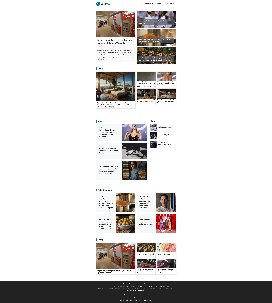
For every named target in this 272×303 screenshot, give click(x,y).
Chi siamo (125, 283)
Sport (172, 4)
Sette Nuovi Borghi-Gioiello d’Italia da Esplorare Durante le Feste (146, 100)
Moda (159, 4)
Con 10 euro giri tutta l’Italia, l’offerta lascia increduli (164, 253)
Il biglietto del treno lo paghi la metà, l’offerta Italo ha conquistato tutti (146, 271)
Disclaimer (146, 283)
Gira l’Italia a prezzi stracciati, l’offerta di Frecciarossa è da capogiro (165, 271)
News (140, 4)
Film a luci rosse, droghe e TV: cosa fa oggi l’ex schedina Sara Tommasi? (165, 83)
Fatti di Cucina (149, 4)
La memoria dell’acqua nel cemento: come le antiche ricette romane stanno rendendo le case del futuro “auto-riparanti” (146, 84)
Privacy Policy (139, 283)
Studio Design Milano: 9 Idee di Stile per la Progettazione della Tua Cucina (165, 101)
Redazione (131, 283)
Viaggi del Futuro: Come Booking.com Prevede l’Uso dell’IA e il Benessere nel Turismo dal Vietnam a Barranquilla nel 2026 (116, 105)
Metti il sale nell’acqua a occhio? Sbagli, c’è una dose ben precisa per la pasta (154, 40)
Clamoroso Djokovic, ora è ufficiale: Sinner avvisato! (152, 22)
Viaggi (166, 4)
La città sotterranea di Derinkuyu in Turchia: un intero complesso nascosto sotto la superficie (154, 59)
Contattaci (146, 294)
